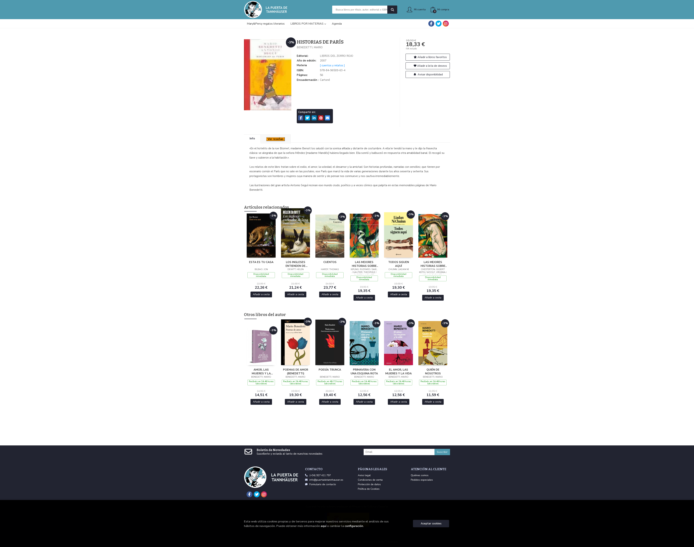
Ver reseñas (275, 139)
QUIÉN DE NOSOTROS (433, 371)
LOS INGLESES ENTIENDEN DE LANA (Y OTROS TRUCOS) (295, 264)
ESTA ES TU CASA (261, 262)
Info (252, 138)
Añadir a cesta (261, 294)
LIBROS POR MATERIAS (307, 24)
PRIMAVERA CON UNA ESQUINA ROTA (364, 371)
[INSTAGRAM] (446, 24)
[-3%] (261, 235)
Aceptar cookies (431, 523)
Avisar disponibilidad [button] (430, 74)
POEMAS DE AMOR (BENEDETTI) (295, 371)
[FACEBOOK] (431, 24)
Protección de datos (369, 484)
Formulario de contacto (322, 484)
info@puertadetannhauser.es (326, 480)
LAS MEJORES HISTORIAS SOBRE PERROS (433, 264)
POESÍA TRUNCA (330, 369)
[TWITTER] (439, 24)
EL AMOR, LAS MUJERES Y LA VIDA (398, 371)
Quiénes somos (420, 475)
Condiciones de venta (370, 480)
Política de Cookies (369, 489)
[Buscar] (392, 10)
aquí (323, 526)
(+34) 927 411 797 (320, 475)
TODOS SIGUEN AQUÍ (398, 264)
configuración (354, 526)
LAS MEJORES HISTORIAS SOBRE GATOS (364, 264)
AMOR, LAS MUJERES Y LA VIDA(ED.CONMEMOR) (261, 371)
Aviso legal (364, 475)
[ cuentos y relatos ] (332, 65)
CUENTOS (330, 262)
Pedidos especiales (422, 480)
